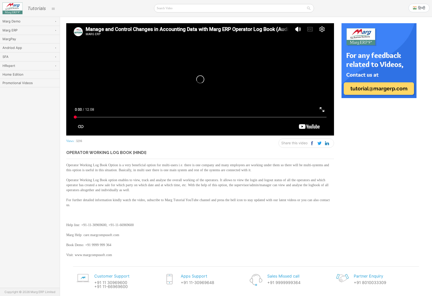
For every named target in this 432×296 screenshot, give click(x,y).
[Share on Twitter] (319, 143)
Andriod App (12, 48)
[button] (419, 8)
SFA (5, 57)
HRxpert (8, 66)
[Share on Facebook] (312, 143)
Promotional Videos (17, 83)
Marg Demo (11, 21)
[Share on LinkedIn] (327, 143)
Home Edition (13, 74)
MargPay (9, 39)
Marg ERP (10, 30)
